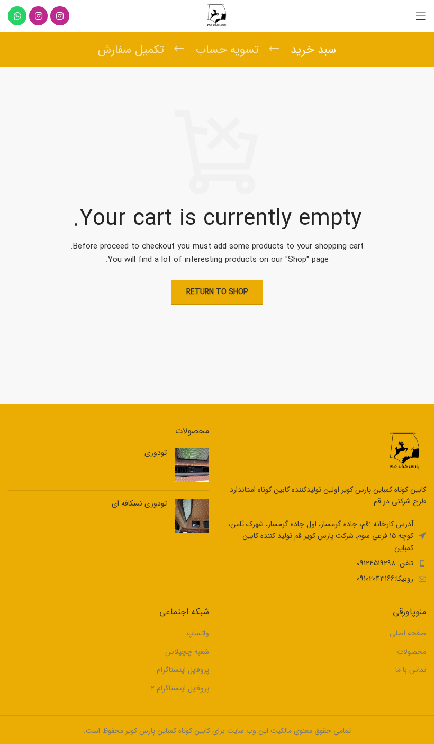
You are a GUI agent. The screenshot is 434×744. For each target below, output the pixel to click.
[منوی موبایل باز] (420, 15)
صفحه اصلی (408, 633)
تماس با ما (410, 670)
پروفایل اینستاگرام (183, 670)
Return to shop (217, 292)
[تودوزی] (192, 465)
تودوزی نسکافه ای (139, 504)
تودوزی (155, 453)
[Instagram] (59, 15)
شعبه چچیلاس (187, 652)
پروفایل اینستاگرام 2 (180, 689)
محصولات (411, 652)
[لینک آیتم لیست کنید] (325, 563)
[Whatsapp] (17, 15)
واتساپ (198, 633)
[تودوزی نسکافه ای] (192, 516)
